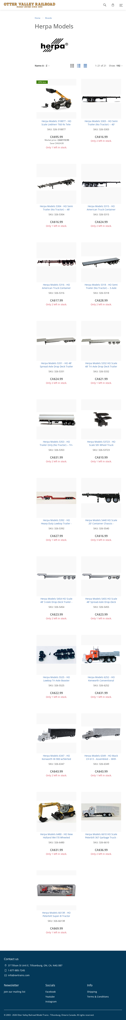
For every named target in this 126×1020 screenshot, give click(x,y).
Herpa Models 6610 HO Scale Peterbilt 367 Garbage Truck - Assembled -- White (101, 837)
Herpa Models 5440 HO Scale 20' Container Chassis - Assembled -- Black (101, 523)
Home (37, 18)
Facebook (50, 991)
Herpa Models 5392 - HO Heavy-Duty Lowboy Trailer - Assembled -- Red (56, 523)
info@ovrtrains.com (19, 975)
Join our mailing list (14, 991)
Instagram (51, 1001)
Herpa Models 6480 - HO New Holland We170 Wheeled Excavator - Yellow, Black (56, 837)
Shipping (92, 991)
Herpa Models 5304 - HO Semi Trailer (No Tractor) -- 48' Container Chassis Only (56, 209)
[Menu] (121, 5)
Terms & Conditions (98, 996)
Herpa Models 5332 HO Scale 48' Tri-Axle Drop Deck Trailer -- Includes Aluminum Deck (101, 366)
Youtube (50, 996)
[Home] (28, 5)
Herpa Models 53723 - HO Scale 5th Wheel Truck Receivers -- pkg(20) (101, 445)
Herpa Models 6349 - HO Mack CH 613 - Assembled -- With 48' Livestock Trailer (101, 759)
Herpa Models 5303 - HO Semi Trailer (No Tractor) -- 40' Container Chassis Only (101, 124)
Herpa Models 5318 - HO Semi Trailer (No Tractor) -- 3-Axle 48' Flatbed (101, 288)
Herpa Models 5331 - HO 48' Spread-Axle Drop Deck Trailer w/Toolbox (56, 366)
